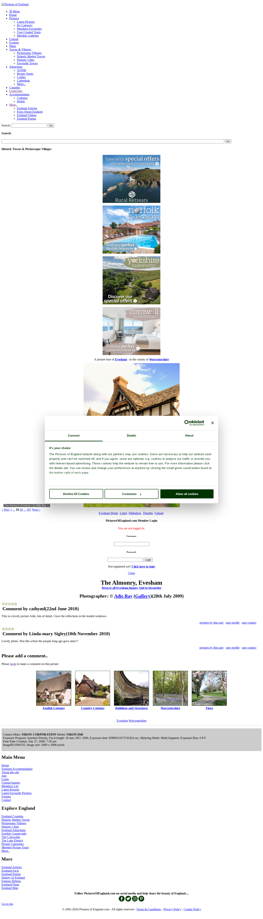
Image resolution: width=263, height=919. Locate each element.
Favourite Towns (27, 63)
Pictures (14, 18)
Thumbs (148, 513)
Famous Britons (11, 881)
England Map (10, 888)
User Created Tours (29, 32)
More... (21, 84)
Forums (6, 796)
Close (131, 573)
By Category (25, 25)
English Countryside (14, 833)
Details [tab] (131, 435)
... (14, 509)
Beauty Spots (25, 73)
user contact (249, 622)
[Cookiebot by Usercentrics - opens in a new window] (187, 423)
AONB (21, 70)
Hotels (21, 101)
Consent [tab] (74, 435)
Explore (14, 42)
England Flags (10, 884)
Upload (13, 39)
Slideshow (135, 513)
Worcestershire (138, 720)
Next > (36, 509)
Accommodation (19, 94)
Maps (12, 46)
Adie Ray (41, 505)
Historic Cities (25, 59)
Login (5, 779)
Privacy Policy (172, 909)
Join (4, 775)
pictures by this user (211, 622)
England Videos (26, 115)
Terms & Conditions (148, 909)
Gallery (142, 596)
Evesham (122, 720)
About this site (10, 772)
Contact (6, 800)
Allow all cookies (187, 494)
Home (13, 15)
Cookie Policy (192, 909)
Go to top (7, 904)
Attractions (16, 66)
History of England (13, 877)
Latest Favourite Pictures (17, 793)
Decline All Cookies (76, 494)
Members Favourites (29, 28)
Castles (21, 77)
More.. (13, 104)
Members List (10, 786)
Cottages (22, 98)
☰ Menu (14, 11)
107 (29, 509)
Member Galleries (28, 35)
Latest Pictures (26, 21)
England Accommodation (17, 768)
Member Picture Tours (15, 847)
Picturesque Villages (29, 53)
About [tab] (189, 435)
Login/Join (15, 91)
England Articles (27, 108)
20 (21, 509)
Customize (129, 494)
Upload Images (11, 782)
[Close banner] (212, 423)
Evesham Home (108, 513)
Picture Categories (13, 844)
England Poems (26, 118)
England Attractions (14, 830)
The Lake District (12, 840)
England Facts (10, 870)
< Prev (6, 509)
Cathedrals (23, 80)
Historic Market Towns (31, 56)
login (13, 664)
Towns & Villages (20, 49)
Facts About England (30, 111)
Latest (123, 513)
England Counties (12, 816)
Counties (14, 87)
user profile (233, 622)
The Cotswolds (11, 837)
